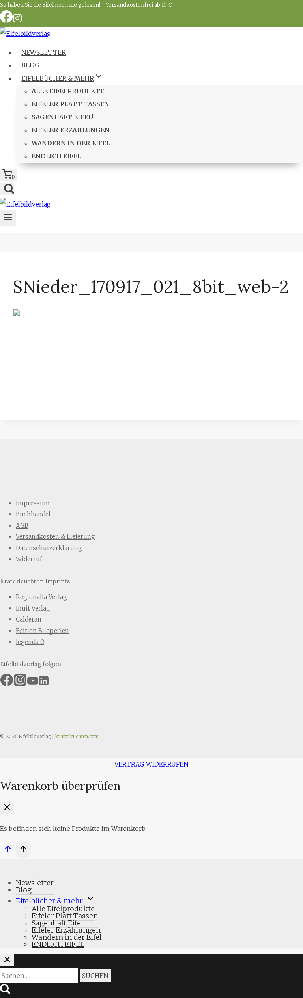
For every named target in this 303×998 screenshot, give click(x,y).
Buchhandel (33, 514)
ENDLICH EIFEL (56, 156)
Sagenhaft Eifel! (63, 117)
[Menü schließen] (1, 867)
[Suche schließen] (7, 960)
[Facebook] (6, 20)
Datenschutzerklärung (49, 548)
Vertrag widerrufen (151, 764)
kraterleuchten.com (77, 736)
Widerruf (29, 559)
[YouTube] (33, 683)
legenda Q (30, 642)
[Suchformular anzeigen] (7, 189)
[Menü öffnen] (8, 218)
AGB (22, 525)
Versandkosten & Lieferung (55, 536)
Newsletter (43, 52)
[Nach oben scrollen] (7, 850)
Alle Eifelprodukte (68, 91)
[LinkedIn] (44, 683)
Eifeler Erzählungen (71, 130)
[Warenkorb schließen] (7, 808)
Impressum (33, 503)
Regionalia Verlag (41, 597)
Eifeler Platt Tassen (70, 104)
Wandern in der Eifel (71, 143)
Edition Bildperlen (42, 631)
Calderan (28, 619)
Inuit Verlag (33, 608)
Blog (30, 65)
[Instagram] (17, 20)
